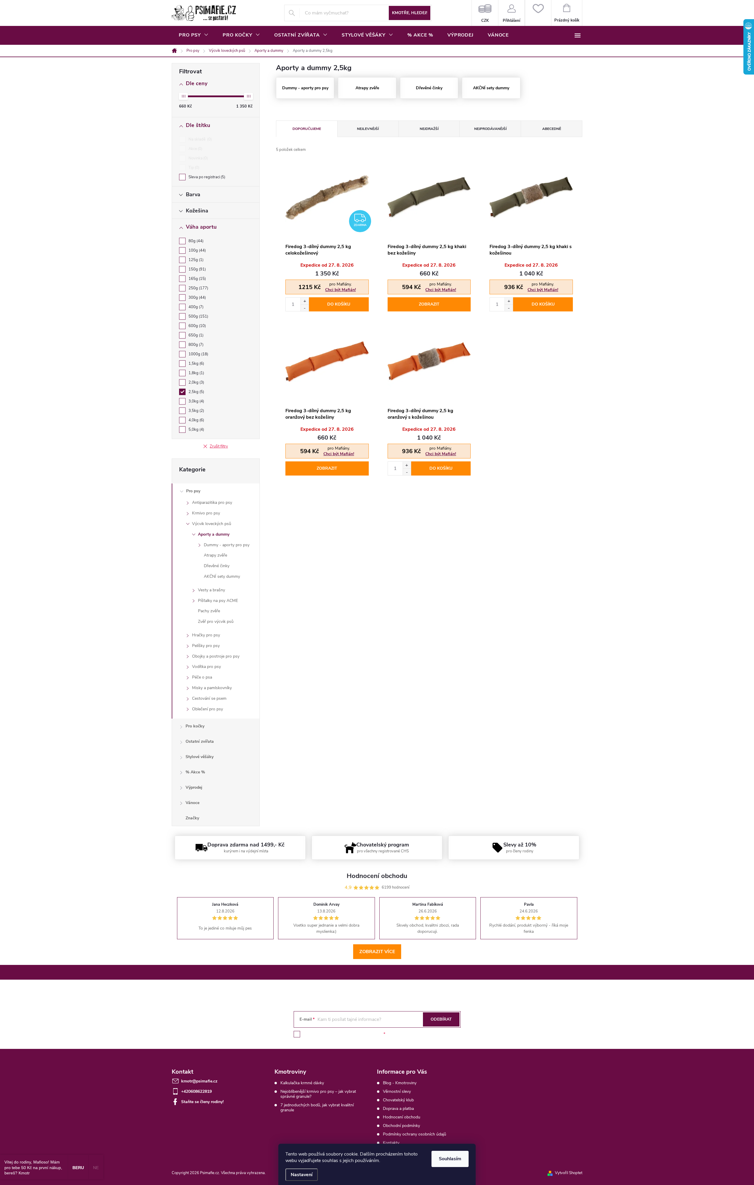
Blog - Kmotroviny (399, 1083)
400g (195, 307)
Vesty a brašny (211, 590)
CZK (485, 13)
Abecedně (551, 128)
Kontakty (391, 1143)
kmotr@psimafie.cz (199, 1081)
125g (195, 260)
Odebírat (441, 1019)
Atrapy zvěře (215, 555)
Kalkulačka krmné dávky (302, 1083)
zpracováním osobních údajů (355, 1034)
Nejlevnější (368, 128)
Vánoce (192, 803)
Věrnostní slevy (397, 1091)
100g (196, 250)
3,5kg (195, 410)
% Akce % (195, 772)
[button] (304, 301)
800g (195, 344)
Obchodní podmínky (401, 1125)
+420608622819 (196, 1091)
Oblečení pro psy (207, 709)
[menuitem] (194, 35)
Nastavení (301, 1174)
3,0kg (195, 401)
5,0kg (195, 429)
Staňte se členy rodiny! (202, 1102)
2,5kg (195, 392)
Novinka (197, 158)
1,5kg (195, 363)
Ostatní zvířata (200, 741)
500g (197, 316)
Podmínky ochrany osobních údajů (414, 1134)
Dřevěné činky (216, 566)
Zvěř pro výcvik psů (216, 621)
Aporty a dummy (213, 534)
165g (196, 278)
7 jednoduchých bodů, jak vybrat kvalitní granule (317, 1107)
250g (197, 288)
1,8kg (195, 373)
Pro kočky (195, 726)
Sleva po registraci (206, 177)
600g (196, 326)
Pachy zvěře (209, 611)
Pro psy (193, 491)
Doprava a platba (398, 1108)
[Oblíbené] (538, 13)
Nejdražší (429, 128)
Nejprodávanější (490, 128)
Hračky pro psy (206, 635)
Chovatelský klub (398, 1100)
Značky (192, 818)
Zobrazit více (377, 951)
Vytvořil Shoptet (568, 1173)
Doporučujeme (306, 128)
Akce (194, 148)
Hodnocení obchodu (401, 1117)
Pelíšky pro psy (206, 645)
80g (195, 241)
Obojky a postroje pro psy (215, 656)
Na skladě (199, 139)
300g (196, 297)
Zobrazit (429, 304)
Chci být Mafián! (340, 290)
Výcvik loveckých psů (211, 524)
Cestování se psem (209, 698)
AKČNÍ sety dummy (222, 576)
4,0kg (195, 420)
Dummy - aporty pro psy (226, 545)
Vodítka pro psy (206, 666)
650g (195, 335)
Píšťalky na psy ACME (218, 600)
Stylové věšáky (200, 757)
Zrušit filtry (219, 446)
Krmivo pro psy (206, 513)
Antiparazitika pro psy (212, 502)
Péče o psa (202, 677)
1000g (197, 354)
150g (196, 269)
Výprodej (194, 787)
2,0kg (195, 382)
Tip (193, 167)
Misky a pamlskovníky (212, 688)
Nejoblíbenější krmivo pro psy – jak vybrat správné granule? (318, 1094)
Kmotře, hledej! (409, 13)
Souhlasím (450, 1159)
